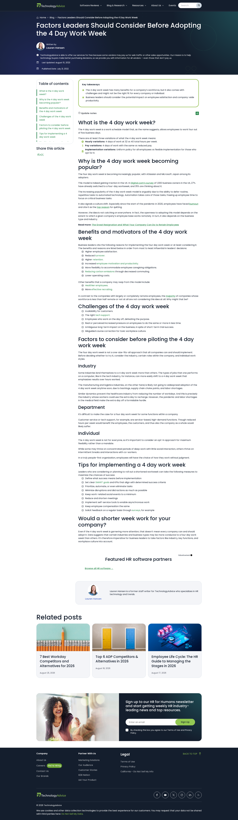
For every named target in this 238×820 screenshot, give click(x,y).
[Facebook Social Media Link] (157, 795)
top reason (103, 207)
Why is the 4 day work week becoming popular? (54, 101)
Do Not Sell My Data (72, 813)
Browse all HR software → (99, 568)
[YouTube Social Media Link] (165, 795)
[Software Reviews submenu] (101, 5)
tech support (102, 315)
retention (98, 259)
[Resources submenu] (145, 5)
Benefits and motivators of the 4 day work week (53, 109)
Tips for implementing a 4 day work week (53, 135)
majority (170, 296)
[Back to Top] (192, 753)
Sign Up (185, 722)
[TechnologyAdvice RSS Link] (198, 795)
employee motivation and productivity (117, 263)
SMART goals (102, 482)
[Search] (199, 5)
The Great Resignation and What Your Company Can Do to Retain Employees (135, 224)
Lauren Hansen (55, 48)
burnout (193, 203)
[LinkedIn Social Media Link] (190, 795)
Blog (52, 17)
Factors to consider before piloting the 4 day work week (54, 126)
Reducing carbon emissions (100, 271)
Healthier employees (96, 285)
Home (43, 17)
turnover (100, 255)
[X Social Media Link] (173, 795)
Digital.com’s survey (142, 183)
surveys (136, 510)
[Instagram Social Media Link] (181, 795)
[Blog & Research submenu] (126, 5)
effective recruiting (101, 289)
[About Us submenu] (163, 5)
